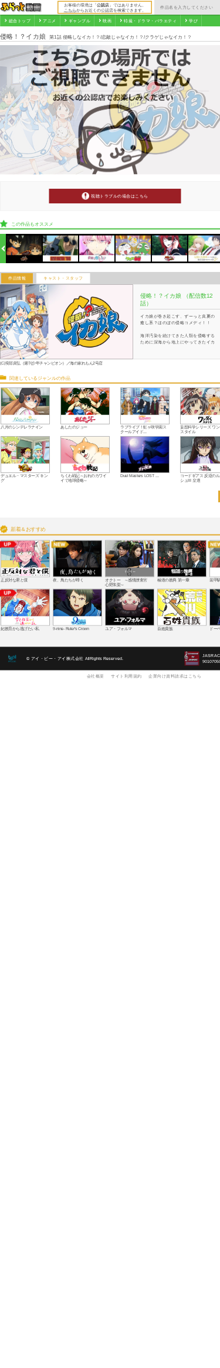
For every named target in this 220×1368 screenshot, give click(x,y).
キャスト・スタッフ (63, 278)
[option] (24, 249)
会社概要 (95, 675)
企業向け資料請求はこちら (174, 675)
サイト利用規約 (126, 675)
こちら (70, 10)
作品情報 (17, 278)
